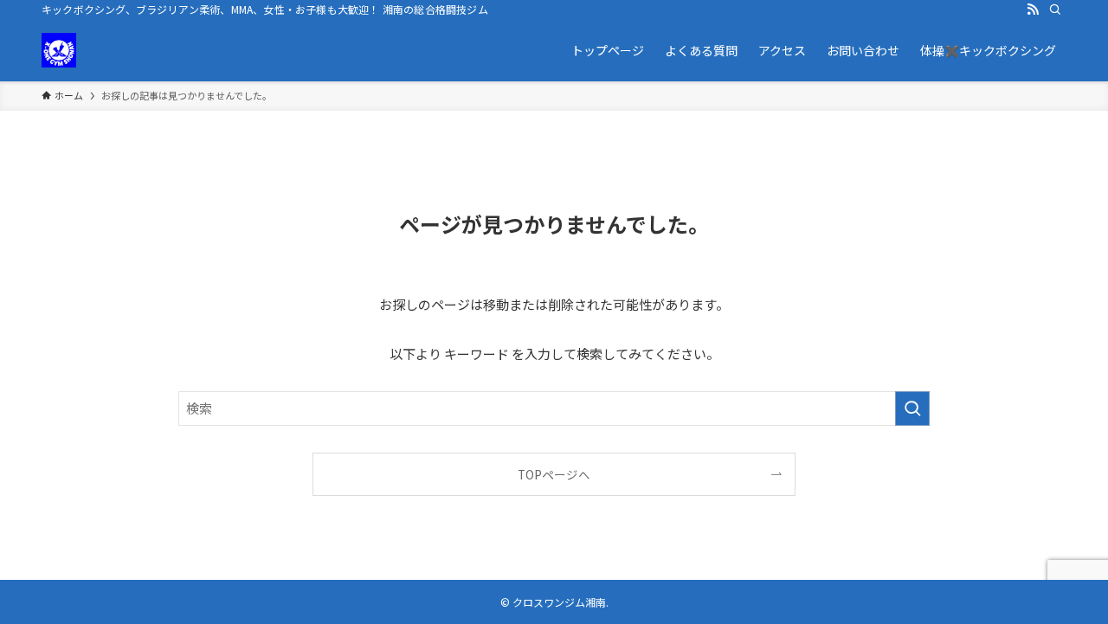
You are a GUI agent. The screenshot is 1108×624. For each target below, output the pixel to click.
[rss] (1032, 9)
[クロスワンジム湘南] (59, 50)
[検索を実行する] (912, 408)
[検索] (1055, 9)
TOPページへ (554, 474)
